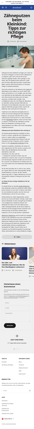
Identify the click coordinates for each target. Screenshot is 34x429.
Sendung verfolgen (7, 365)
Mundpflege (9, 119)
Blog (20, 362)
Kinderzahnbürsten (24, 186)
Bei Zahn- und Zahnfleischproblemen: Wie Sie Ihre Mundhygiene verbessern (13, 265)
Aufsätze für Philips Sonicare (7, 404)
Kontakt (4, 362)
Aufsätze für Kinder (7, 413)
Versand (21, 365)
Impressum (22, 374)
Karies (28, 89)
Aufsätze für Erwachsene (5, 409)
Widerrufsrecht (23, 368)
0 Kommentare (23, 41)
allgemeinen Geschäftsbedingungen (18, 296)
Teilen (18, 237)
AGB (20, 371)
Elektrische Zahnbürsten (8, 215)
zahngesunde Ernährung (17, 143)
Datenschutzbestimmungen (11, 297)
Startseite (4, 400)
